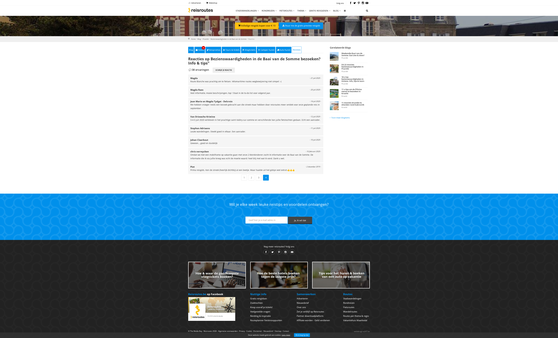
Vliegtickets (250, 50)
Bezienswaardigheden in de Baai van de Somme (228, 39)
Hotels (201, 49)
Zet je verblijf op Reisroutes (310, 311)
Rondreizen (268, 10)
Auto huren (285, 50)
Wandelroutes (350, 311)
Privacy (242, 331)
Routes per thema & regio (356, 315)
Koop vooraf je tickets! (261, 307)
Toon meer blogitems (340, 117)
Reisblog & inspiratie (260, 315)
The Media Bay (196, 331)
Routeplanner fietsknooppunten (266, 320)
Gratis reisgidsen (318, 10)
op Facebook (205, 294)
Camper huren (267, 50)
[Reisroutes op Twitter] (354, 3)
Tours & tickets (232, 50)
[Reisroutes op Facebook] (350, 3)
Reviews (297, 49)
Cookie (249, 331)
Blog (336, 10)
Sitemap (278, 331)
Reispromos (214, 50)
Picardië (206, 39)
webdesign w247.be (362, 331)
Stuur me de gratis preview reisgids (302, 25)
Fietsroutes (285, 10)
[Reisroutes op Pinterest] (359, 3)
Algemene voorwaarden (228, 331)
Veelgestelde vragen (260, 311)
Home (193, 39)
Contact (286, 331)
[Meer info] (345, 11)
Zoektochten (256, 302)
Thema (300, 10)
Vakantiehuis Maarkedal (355, 320)
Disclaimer (257, 331)
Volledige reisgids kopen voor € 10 (258, 25)
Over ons (301, 307)
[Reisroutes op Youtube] (367, 3)
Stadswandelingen (246, 10)
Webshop (213, 3)
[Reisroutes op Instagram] (363, 3)
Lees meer (286, 335)
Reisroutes (200, 10)
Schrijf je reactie (223, 70)
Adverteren (196, 3)
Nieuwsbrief (303, 302)
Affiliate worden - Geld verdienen (313, 320)
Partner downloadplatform (310, 315)
